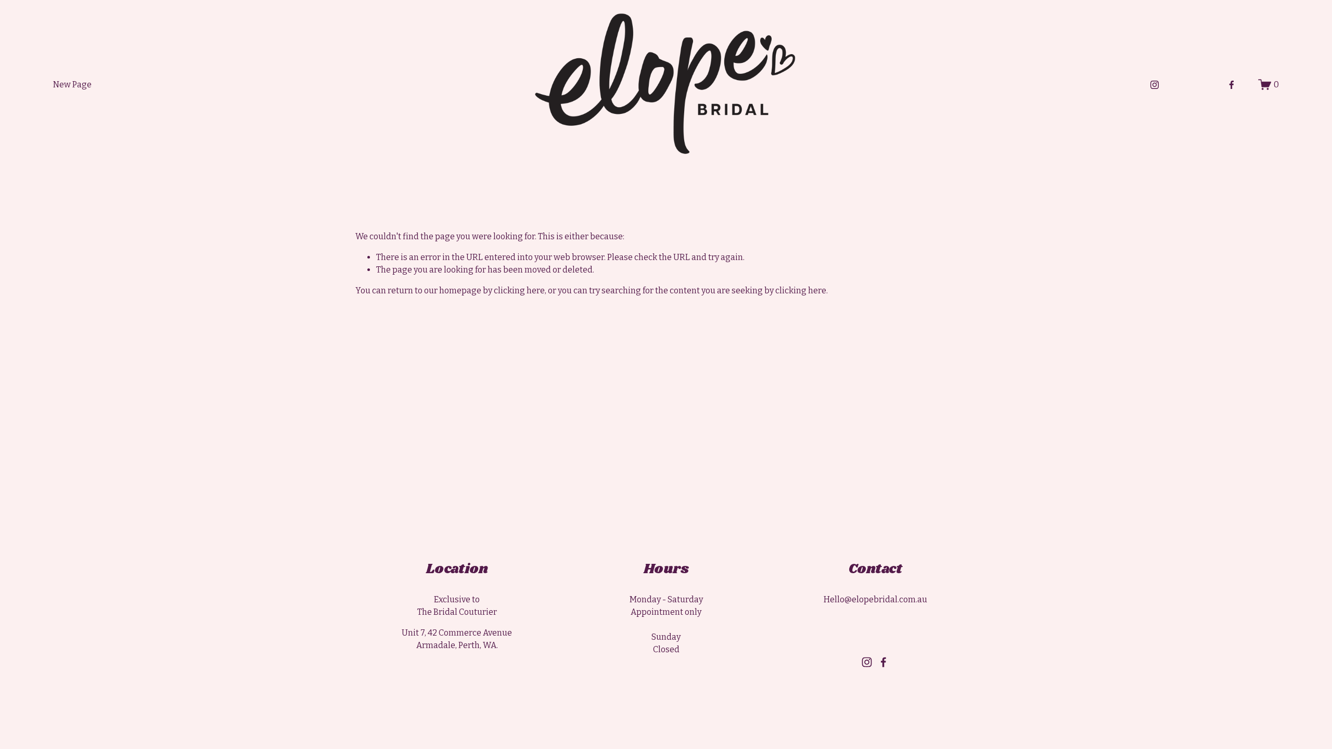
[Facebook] (1231, 85)
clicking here (519, 290)
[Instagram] (1154, 85)
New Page (72, 84)
